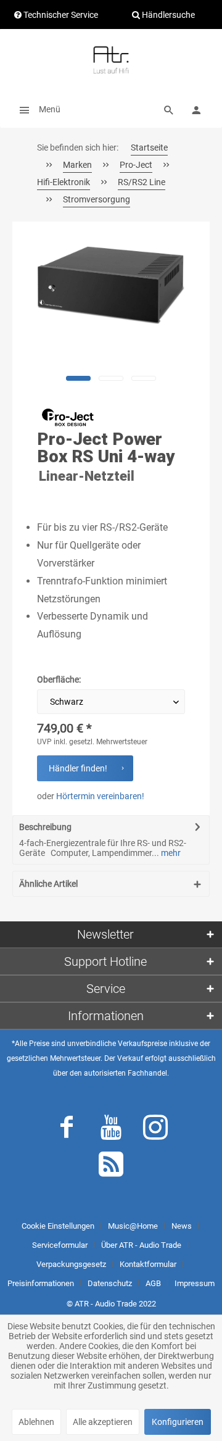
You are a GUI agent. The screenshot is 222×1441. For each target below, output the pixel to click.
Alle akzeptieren (103, 1422)
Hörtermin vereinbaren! (100, 796)
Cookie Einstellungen (58, 1226)
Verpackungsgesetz (71, 1264)
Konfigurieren (178, 1422)
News (181, 1226)
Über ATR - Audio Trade (141, 1245)
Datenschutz (110, 1283)
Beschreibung (45, 827)
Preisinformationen (40, 1283)
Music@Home (133, 1226)
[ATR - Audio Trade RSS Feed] (111, 1167)
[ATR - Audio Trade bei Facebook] (66, 1129)
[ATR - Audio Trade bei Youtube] (111, 1129)
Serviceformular (60, 1245)
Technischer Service (60, 15)
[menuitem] (36, 109)
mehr (170, 853)
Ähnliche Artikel (48, 884)
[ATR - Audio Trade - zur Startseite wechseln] (111, 59)
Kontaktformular (148, 1264)
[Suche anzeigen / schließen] (169, 109)
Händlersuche (167, 15)
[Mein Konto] (196, 109)
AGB (153, 1283)
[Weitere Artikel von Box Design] (68, 417)
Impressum (195, 1283)
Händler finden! (78, 768)
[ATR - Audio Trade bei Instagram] (155, 1129)
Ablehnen (36, 1422)
